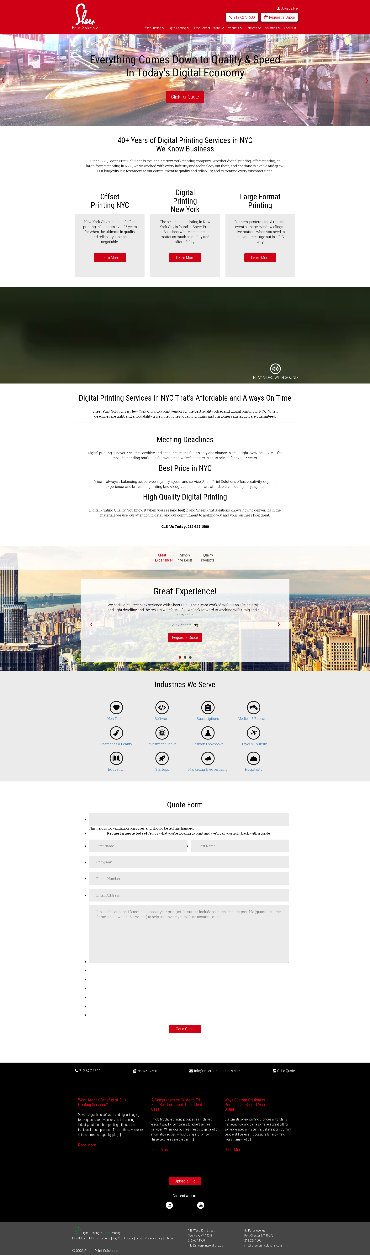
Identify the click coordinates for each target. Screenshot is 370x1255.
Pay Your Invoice (123, 1238)
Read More (87, 1145)
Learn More (110, 257)
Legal (139, 1238)
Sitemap (170, 1238)
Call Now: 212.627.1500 (185, 97)
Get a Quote (285, 1071)
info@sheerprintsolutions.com (217, 1071)
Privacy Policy (153, 1238)
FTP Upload (79, 1238)
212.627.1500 (89, 1071)
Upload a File (289, 8)
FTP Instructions (99, 1238)
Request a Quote (185, 637)
